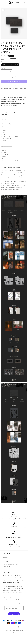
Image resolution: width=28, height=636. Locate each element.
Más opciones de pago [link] (14, 85)
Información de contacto (15, 632)
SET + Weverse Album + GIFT (11, 65)
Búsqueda (5, 557)
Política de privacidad (21, 627)
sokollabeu (12, 626)
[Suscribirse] (21, 608)
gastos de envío (13, 57)
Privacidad (5, 561)
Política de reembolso (11, 627)
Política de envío (19, 630)
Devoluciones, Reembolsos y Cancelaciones (10, 565)
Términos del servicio (10, 630)
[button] (3, 2)
